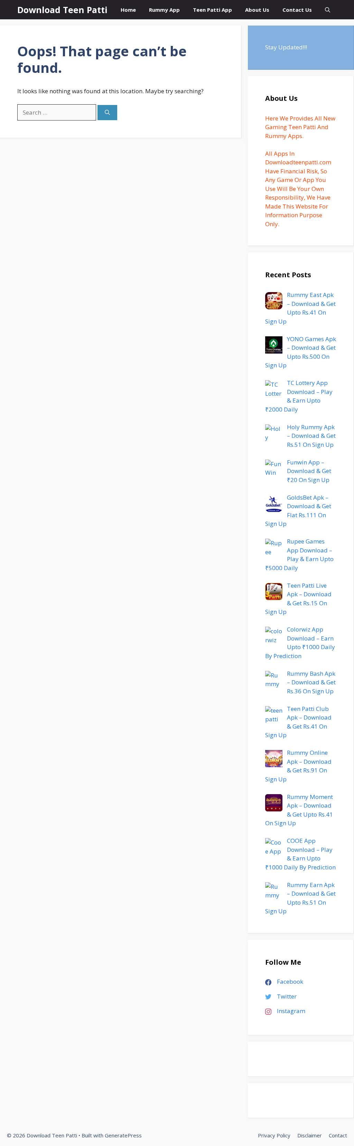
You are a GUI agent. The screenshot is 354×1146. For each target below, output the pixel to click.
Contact (338, 1135)
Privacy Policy (274, 1135)
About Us (257, 9)
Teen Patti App (212, 9)
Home (128, 9)
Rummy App (164, 9)
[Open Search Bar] (327, 9)
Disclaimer (309, 1135)
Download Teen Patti (62, 10)
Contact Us (297, 9)
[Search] (107, 113)
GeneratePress (123, 1135)
